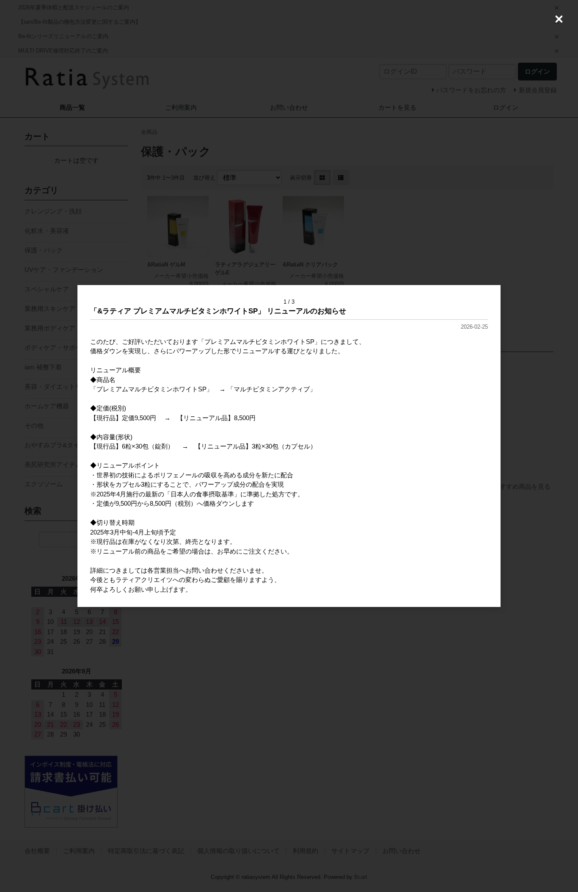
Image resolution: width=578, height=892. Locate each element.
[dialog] (289, 446)
